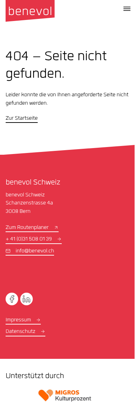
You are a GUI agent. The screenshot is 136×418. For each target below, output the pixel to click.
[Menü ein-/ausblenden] (126, 8)
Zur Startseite (22, 119)
